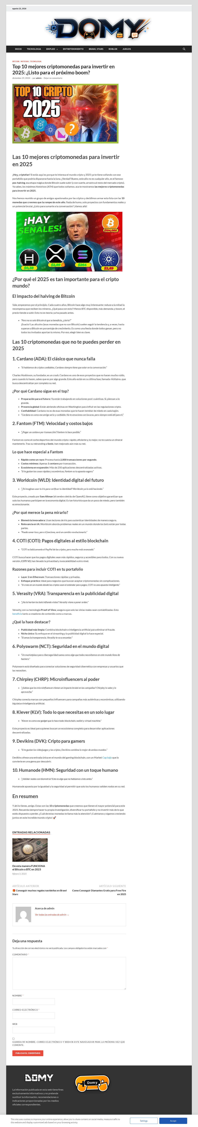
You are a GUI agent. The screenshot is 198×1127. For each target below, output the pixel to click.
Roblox (113, 49)
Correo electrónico (25, 1010)
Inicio (18, 49)
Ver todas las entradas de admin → (52, 914)
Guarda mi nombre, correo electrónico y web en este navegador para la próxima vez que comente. (68, 1043)
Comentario (20, 954)
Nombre (18, 995)
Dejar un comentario (53, 78)
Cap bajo (107, 757)
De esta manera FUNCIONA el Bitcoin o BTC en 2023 (28, 867)
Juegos (127, 49)
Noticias (25, 61)
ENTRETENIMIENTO (73, 49)
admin (38, 78)
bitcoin (15, 61)
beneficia (17, 613)
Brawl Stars (96, 49)
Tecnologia (34, 49)
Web (14, 1024)
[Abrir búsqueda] (184, 49)
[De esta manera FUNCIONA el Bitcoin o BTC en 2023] (30, 851)
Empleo (50, 49)
